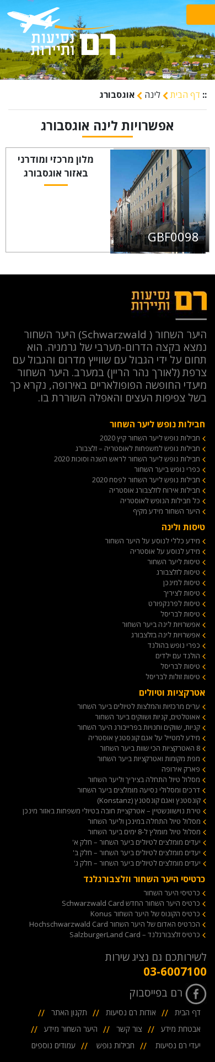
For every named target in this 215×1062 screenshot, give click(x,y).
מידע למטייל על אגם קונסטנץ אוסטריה (144, 737)
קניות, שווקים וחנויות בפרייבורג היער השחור (138, 727)
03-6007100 (175, 971)
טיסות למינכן (181, 582)
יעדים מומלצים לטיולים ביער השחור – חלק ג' (137, 863)
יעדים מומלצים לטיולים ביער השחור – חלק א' (136, 842)
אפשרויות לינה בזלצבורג (165, 635)
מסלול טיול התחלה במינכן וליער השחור (144, 821)
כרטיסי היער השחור (171, 893)
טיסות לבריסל (180, 614)
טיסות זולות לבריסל (173, 676)
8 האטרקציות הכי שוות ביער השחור (150, 748)
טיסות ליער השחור (173, 561)
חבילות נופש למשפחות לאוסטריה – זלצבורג (138, 448)
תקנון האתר (69, 1012)
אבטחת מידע (181, 1029)
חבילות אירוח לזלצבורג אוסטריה (154, 490)
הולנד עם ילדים (177, 656)
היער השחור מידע (71, 1029)
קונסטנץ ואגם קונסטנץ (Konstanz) (149, 800)
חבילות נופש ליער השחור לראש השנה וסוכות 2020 (127, 459)
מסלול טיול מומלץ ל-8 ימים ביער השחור (144, 832)
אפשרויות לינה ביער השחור (161, 624)
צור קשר (129, 1029)
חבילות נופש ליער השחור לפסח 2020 (146, 480)
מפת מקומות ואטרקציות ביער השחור (148, 758)
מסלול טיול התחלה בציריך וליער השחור (144, 779)
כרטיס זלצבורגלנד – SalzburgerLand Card (134, 934)
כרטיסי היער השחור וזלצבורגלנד (144, 879)
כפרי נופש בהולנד (174, 645)
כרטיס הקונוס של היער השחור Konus (145, 913)
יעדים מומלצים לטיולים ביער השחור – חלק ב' (137, 852)
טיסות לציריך (182, 593)
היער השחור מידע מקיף (166, 511)
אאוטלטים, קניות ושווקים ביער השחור (147, 717)
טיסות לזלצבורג (178, 572)
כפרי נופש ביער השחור (167, 469)
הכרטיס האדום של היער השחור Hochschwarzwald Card (114, 924)
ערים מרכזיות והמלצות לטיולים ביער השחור (138, 706)
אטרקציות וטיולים (172, 692)
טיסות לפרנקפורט (174, 603)
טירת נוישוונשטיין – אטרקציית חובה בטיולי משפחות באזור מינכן (112, 811)
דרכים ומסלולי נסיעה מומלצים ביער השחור (138, 790)
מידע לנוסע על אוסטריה (165, 551)
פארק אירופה (181, 769)
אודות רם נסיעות (131, 1012)
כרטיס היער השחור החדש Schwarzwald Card (131, 903)
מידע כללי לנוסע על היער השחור (152, 541)
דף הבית (184, 95)
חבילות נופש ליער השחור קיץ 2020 (150, 438)
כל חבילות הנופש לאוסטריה (160, 500)
